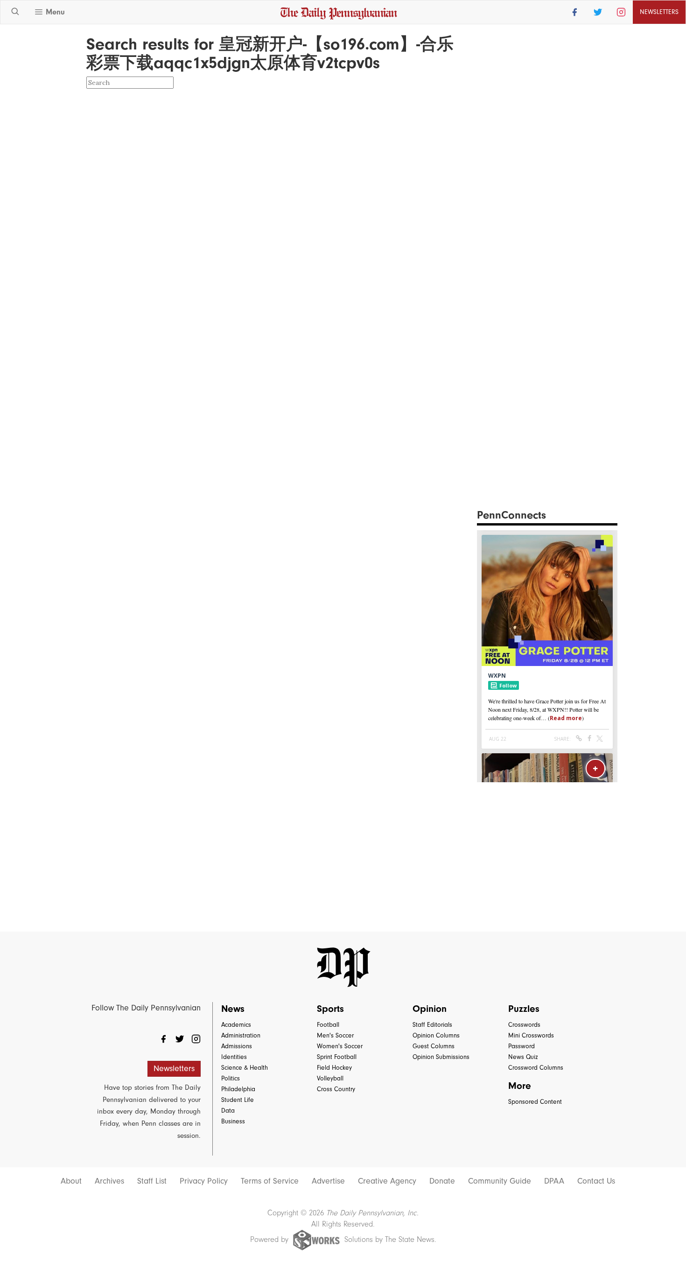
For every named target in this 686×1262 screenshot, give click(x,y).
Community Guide (499, 1181)
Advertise (328, 1181)
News (233, 1008)
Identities (234, 1057)
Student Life (237, 1100)
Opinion (430, 1008)
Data (228, 1111)
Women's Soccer (340, 1046)
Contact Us (596, 1181)
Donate (442, 1181)
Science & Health (244, 1068)
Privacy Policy (204, 1181)
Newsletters (174, 1068)
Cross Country (336, 1089)
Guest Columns (434, 1046)
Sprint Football (337, 1057)
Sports (330, 1008)
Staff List (152, 1181)
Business (233, 1121)
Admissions (236, 1046)
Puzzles (523, 1008)
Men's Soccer (335, 1035)
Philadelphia (238, 1089)
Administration (240, 1035)
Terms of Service (270, 1181)
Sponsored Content (535, 1102)
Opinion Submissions (441, 1057)
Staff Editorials (432, 1025)
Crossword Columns (535, 1068)
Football (328, 1025)
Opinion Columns (436, 1035)
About (71, 1181)
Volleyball (330, 1078)
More (519, 1085)
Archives (109, 1181)
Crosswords (524, 1025)
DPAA (554, 1181)
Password (521, 1046)
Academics (236, 1025)
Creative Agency (387, 1181)
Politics (230, 1078)
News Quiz (523, 1057)
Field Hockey (334, 1068)
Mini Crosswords (531, 1035)
